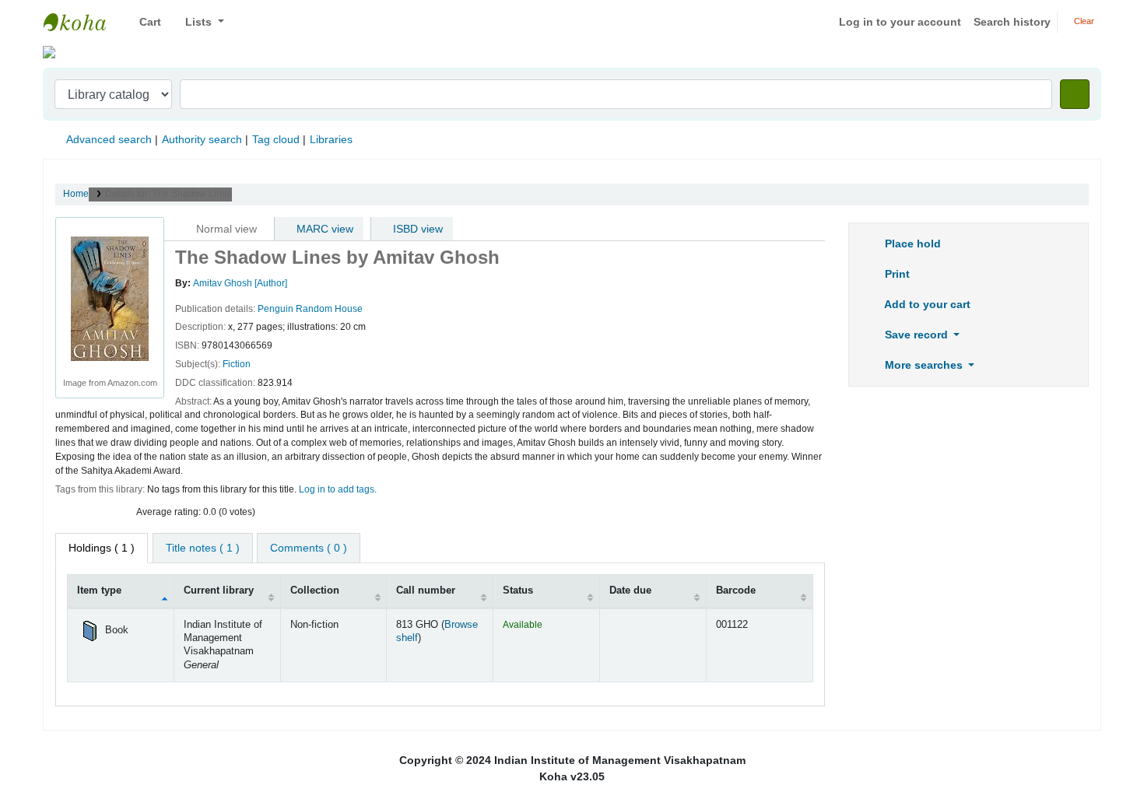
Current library (219, 590)
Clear (1083, 21)
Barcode (736, 590)
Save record (916, 334)
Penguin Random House (310, 308)
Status (518, 590)
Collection (314, 590)
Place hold (911, 243)
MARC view (323, 229)
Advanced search (109, 139)
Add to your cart (926, 304)
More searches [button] (924, 365)
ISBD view (416, 229)
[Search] (1075, 94)
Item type (99, 590)
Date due (630, 590)
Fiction (237, 364)
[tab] (203, 548)
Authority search (202, 139)
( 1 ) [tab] (101, 547)
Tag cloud (276, 139)
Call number (425, 590)
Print (896, 274)
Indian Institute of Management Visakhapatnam (82, 21)
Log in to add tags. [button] (338, 489)
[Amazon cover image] (110, 298)
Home (76, 193)
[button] (144, 22)
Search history (1012, 22)
